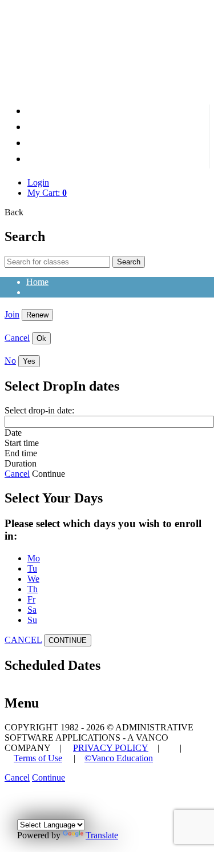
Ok (41, 338)
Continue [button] (48, 777)
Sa (32, 609)
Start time (22, 443)
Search (128, 262)
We (33, 579)
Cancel (17, 338)
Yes (29, 361)
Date (13, 432)
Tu (32, 568)
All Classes (174, 128)
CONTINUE (68, 640)
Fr (31, 599)
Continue (48, 474)
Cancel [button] (17, 777)
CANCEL (23, 640)
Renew (37, 315)
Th (32, 589)
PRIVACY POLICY (110, 748)
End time (21, 453)
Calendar (179, 144)
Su (32, 620)
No (10, 360)
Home (187, 112)
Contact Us (175, 160)
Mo (33, 558)
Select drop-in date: (39, 410)
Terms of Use (38, 758)
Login (38, 182)
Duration (21, 463)
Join (12, 314)
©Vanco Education (118, 758)
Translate (102, 835)
